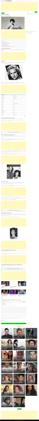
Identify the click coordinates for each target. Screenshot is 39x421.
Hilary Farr (3, 301)
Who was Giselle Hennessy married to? (6, 43)
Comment (2, 306)
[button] (12, 94)
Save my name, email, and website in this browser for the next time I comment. (11, 318)
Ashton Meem (23, 301)
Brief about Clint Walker (5, 44)
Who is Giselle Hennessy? (4, 41)
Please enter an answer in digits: (3, 319)
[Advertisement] (19, 6)
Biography (4, 11)
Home (1, 11)
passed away (12, 154)
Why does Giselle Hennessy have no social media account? (8, 46)
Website (2, 316)
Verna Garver (15, 150)
